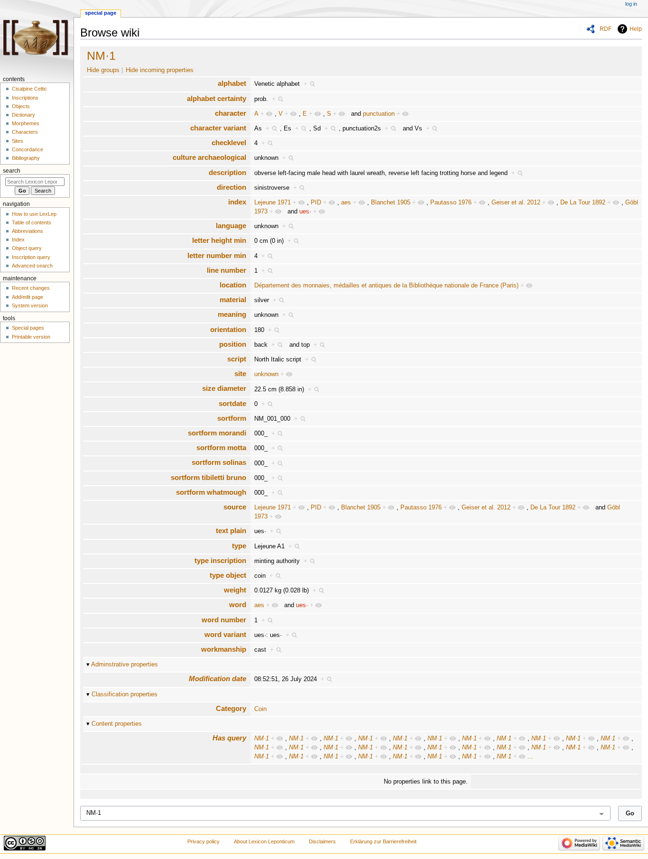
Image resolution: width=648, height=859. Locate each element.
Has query (229, 738)
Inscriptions (25, 98)
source (234, 507)
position (232, 344)
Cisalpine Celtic (29, 89)
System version (30, 305)
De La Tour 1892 (582, 202)
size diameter (224, 388)
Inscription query (31, 257)
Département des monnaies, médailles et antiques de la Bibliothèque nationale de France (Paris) (386, 285)
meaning (232, 314)
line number (226, 270)
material (233, 300)
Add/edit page (27, 297)
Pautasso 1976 (451, 202)
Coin (260, 709)
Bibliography (26, 158)
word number (224, 620)
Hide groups (103, 70)
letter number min (216, 255)
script (236, 359)
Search (11, 171)
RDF (605, 29)
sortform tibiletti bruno (208, 477)
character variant (218, 128)
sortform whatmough (211, 492)
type (239, 546)
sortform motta (221, 447)
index (237, 202)
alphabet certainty (216, 98)
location (233, 285)
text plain (231, 530)
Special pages (28, 328)
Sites (17, 141)
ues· (305, 211)
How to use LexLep (34, 214)
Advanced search (32, 265)
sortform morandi (217, 433)
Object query (27, 248)
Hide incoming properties (160, 70)
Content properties (117, 723)
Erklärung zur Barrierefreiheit (383, 841)
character (230, 113)
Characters (25, 132)
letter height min (219, 240)
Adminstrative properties (124, 664)
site (240, 373)
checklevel (229, 143)
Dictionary (23, 115)
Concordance (27, 149)
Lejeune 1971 (272, 202)
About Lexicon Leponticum (264, 841)
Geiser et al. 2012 (515, 202)
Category (231, 708)
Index (18, 239)
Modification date (217, 678)
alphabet (232, 83)
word (237, 604)
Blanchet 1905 (390, 202)
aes (346, 202)
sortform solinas (219, 462)
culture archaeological (209, 157)
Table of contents (31, 222)
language (231, 226)
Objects (21, 106)
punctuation (379, 114)
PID (316, 202)
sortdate (232, 403)
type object (228, 575)
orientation (228, 329)
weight (235, 590)
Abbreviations (27, 231)
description (227, 172)
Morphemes (25, 123)
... (530, 756)
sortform (231, 418)
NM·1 (101, 55)
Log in (631, 4)
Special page (100, 13)
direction (231, 187)
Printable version (31, 337)
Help (635, 29)
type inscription (220, 560)
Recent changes (31, 288)
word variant (225, 634)
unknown (266, 374)
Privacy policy (203, 841)
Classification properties (124, 694)
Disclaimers (322, 841)
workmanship (223, 649)
